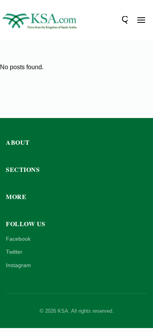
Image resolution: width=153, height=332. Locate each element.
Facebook (18, 239)
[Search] (123, 20)
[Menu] (141, 20)
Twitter (14, 252)
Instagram (18, 265)
